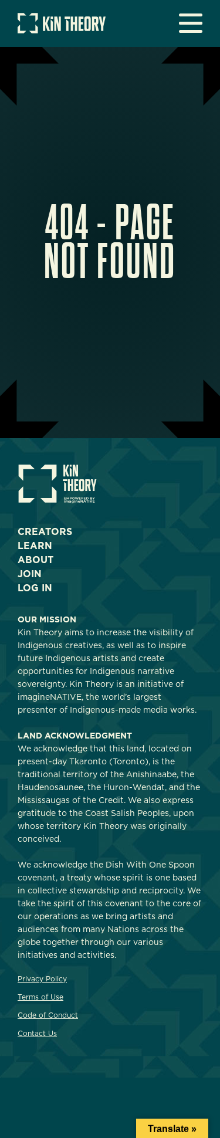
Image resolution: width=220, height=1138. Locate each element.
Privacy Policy (42, 978)
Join (30, 574)
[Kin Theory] (62, 30)
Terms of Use (40, 997)
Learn (35, 545)
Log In (35, 588)
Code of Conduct (48, 1015)
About (35, 559)
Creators (45, 531)
